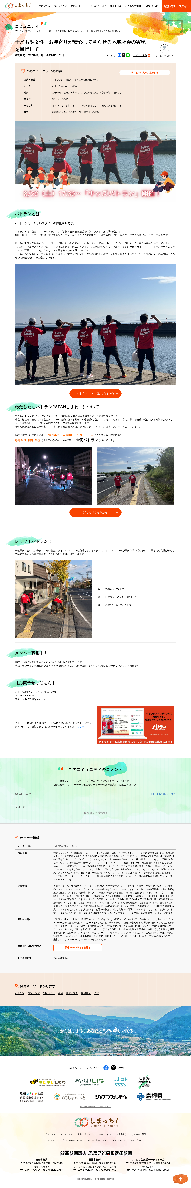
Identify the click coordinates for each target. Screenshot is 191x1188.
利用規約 (52, 1140)
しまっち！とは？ (97, 6)
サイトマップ (119, 1140)
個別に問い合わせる (97, 812)
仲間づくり (49, 993)
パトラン (19, 993)
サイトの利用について (97, 1140)
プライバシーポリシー (71, 1140)
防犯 (96, 993)
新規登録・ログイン (176, 6)
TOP (17, 31)
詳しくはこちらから (95, 512)
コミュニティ (60, 6)
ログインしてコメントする (163, 794)
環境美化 (86, 993)
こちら (80, 726)
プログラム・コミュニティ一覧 (36, 31)
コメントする (140, 55)
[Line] (128, 55)
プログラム (44, 6)
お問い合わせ (151, 6)
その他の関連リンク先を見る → (95, 1106)
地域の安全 (72, 993)
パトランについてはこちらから (95, 393)
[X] (124, 55)
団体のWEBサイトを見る (77, 947)
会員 (60, 993)
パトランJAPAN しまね (64, 86)
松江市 (55, 99)
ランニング (34, 993)
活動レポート (77, 6)
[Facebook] (119, 55)
